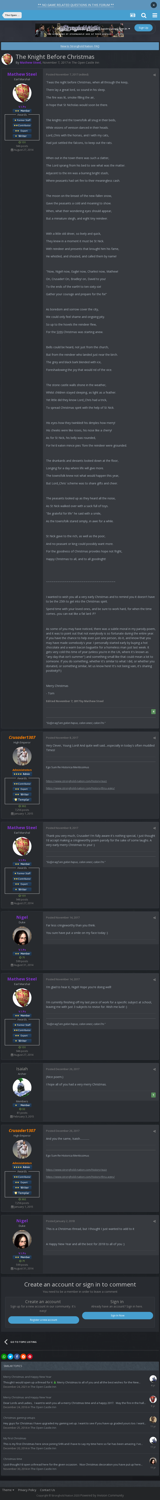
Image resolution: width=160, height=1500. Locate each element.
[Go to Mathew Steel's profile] (7, 59)
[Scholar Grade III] (22, 794)
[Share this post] (154, 75)
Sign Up (143, 28)
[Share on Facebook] (17, 1356)
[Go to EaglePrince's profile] (153, 1399)
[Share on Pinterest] (30, 1356)
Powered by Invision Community (102, 1495)
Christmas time (12, 1459)
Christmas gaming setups (19, 1418)
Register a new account (43, 1320)
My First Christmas (14, 1438)
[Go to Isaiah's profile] (22, 1087)
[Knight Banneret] (22, 125)
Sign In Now (117, 1315)
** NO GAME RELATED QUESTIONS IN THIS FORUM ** (76, 5)
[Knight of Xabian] (22, 130)
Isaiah (22, 1069)
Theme (7, 1490)
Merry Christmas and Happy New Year (27, 1377)
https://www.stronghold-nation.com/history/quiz (76, 781)
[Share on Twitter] (10, 1356)
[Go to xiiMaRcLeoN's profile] (153, 1419)
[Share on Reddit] (23, 1356)
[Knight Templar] (22, 799)
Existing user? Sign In (114, 29)
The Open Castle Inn (85, 62)
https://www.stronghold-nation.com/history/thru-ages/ (80, 788)
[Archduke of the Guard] (22, 120)
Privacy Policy (27, 1490)
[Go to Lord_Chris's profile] (153, 1378)
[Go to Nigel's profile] (22, 936)
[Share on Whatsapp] (4, 1356)
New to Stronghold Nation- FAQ (80, 46)
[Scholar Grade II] (22, 136)
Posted (62, 74)
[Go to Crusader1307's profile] (22, 756)
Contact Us (47, 1490)
